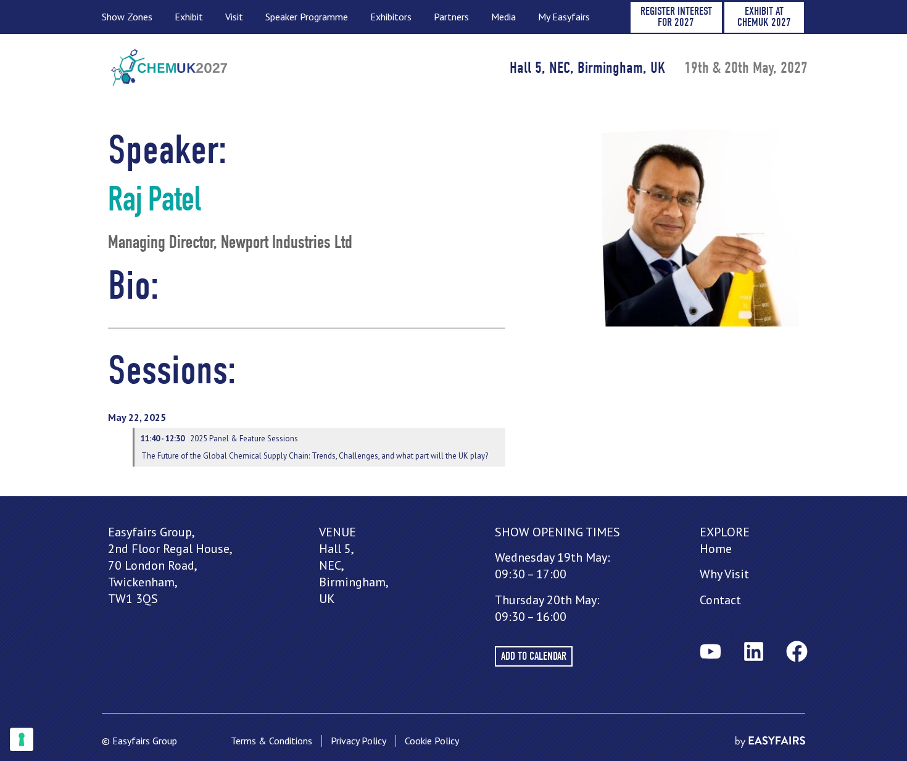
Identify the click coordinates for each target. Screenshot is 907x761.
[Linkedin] (753, 651)
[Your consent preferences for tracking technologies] (21, 739)
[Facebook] (796, 651)
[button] (676, 17)
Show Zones (127, 16)
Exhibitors (391, 16)
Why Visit (724, 574)
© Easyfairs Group (139, 740)
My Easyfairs (564, 16)
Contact (720, 600)
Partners (451, 16)
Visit (234, 16)
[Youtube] (710, 651)
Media (503, 16)
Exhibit (189, 16)
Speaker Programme (306, 16)
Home (716, 549)
